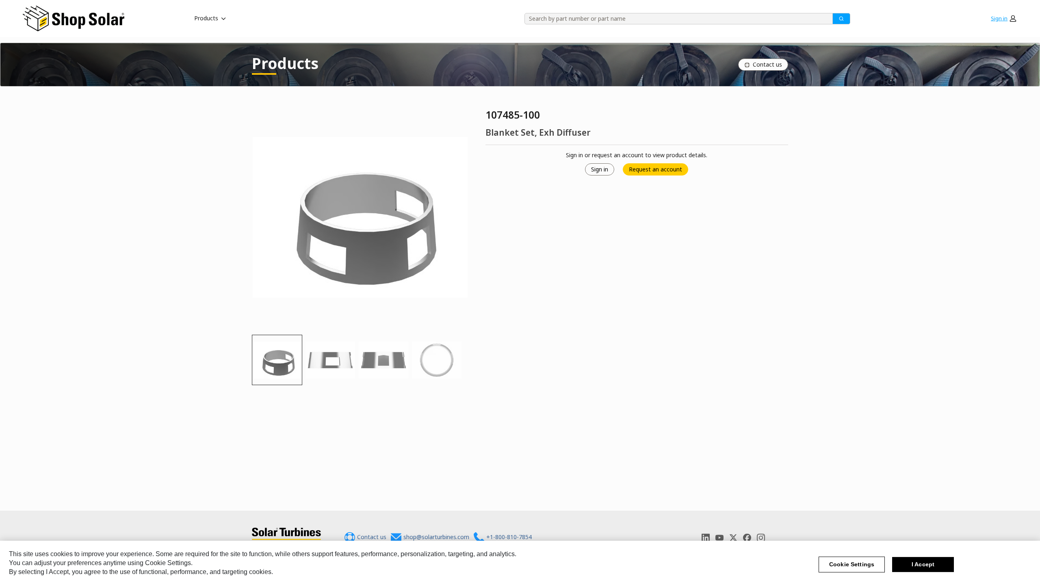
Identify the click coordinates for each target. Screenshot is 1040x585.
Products (206, 18)
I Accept (923, 564)
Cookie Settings (851, 564)
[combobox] (676, 18)
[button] (1003, 18)
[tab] (277, 360)
